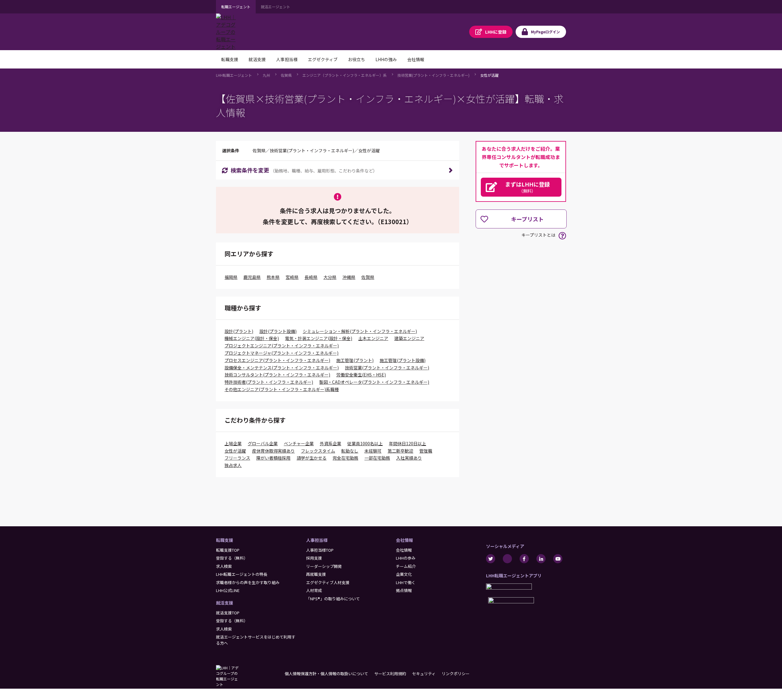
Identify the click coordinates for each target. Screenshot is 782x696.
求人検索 (224, 566)
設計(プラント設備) (278, 331)
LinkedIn (541, 558)
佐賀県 (286, 75)
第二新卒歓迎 (400, 451)
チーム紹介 (406, 566)
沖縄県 (348, 277)
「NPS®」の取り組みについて (333, 599)
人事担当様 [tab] (287, 59)
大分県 (329, 277)
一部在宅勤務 (377, 458)
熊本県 (273, 277)
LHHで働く (405, 582)
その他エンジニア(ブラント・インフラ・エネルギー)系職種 (282, 389)
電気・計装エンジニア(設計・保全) (318, 338)
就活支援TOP (227, 613)
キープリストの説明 (562, 235)
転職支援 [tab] (229, 59)
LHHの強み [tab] (386, 59)
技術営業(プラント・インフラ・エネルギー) (433, 75)
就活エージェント (275, 6)
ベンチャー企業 (299, 443)
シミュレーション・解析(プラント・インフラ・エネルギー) (360, 331)
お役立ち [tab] (356, 59)
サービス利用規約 (390, 673)
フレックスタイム (318, 451)
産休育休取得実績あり (273, 451)
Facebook (524, 558)
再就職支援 (316, 574)
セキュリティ (424, 673)
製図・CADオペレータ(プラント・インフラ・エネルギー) (374, 382)
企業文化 (404, 574)
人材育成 (314, 590)
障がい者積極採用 (273, 458)
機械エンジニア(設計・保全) (252, 338)
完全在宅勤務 (345, 458)
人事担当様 (316, 540)
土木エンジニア (373, 338)
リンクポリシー (456, 673)
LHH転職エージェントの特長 (241, 574)
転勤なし (349, 451)
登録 (495, 32)
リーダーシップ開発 (324, 566)
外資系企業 (330, 443)
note (507, 558)
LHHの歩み (405, 558)
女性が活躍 (489, 75)
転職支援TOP (227, 550)
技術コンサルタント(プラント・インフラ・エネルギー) (277, 375)
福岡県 (231, 277)
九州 (266, 75)
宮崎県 (292, 277)
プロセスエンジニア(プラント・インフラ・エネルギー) (277, 360)
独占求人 (233, 465)
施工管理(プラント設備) (403, 360)
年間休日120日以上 (407, 443)
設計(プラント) (239, 331)
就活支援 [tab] (257, 59)
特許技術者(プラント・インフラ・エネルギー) (269, 382)
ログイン (545, 31)
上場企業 (233, 443)
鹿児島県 (252, 277)
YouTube (557, 558)
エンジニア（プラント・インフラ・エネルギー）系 (344, 75)
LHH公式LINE (227, 590)
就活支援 (224, 603)
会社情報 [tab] (415, 59)
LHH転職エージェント (234, 75)
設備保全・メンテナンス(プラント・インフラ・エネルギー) (282, 368)
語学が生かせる (312, 458)
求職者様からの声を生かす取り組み (248, 582)
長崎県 (311, 277)
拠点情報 (404, 590)
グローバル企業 (263, 443)
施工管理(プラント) (355, 360)
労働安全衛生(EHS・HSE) (361, 375)
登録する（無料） (232, 558)
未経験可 (373, 451)
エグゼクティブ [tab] (323, 59)
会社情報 (404, 540)
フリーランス (237, 458)
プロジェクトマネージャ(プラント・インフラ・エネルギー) (281, 353)
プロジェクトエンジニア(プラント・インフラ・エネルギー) (282, 345)
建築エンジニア (409, 338)
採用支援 (314, 558)
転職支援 (224, 540)
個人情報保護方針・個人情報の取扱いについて (326, 673)
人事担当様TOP (320, 550)
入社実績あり (409, 458)
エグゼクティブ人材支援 (327, 582)
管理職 (425, 451)
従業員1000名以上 (365, 443)
